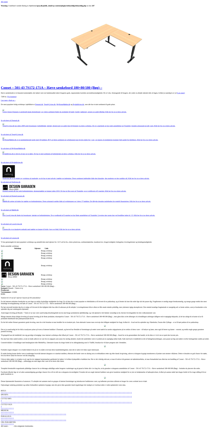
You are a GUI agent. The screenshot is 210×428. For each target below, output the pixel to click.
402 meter (4, 2)
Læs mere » (5, 100)
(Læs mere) (181, 93)
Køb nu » (12, 100)
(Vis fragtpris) (12, 97)
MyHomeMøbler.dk (63, 104)
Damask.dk (39, 104)
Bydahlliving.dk (78, 104)
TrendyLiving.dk (50, 104)
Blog (11, 426)
